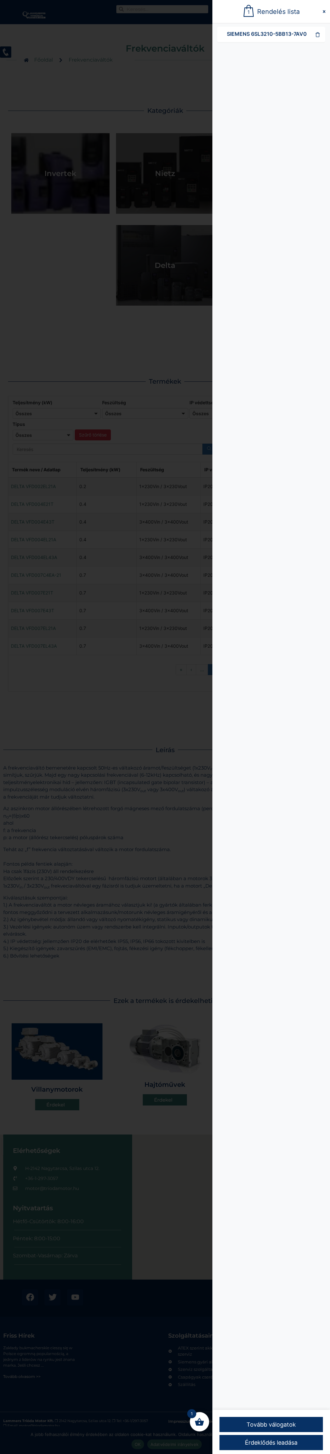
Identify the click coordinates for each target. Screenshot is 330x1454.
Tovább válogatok (271, 1424)
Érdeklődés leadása (271, 1442)
